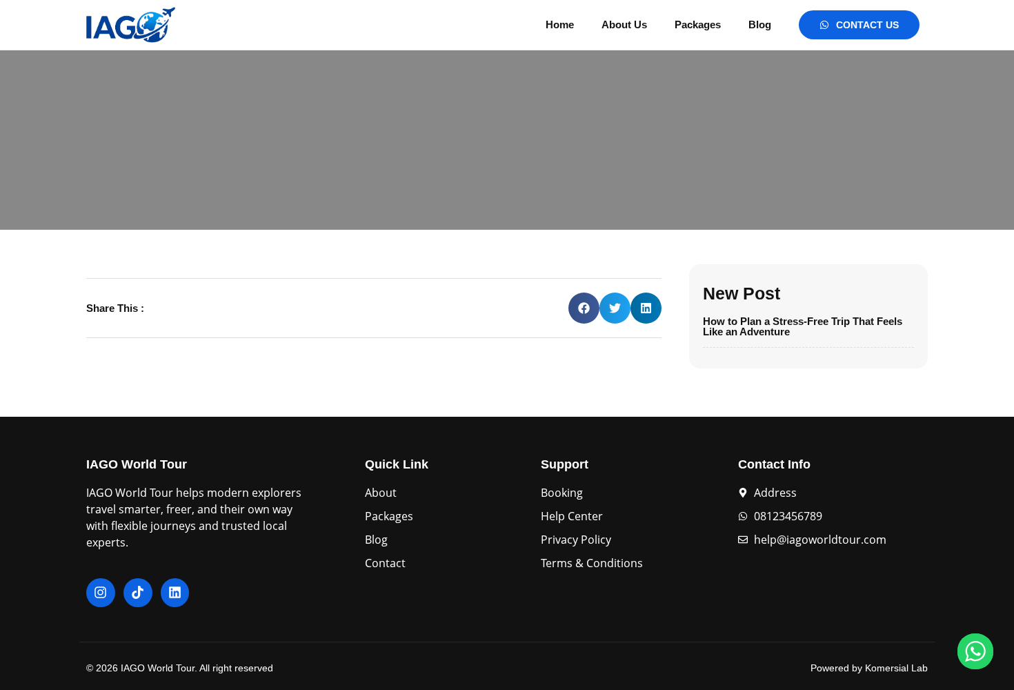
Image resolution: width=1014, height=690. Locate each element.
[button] (583, 308)
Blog (759, 24)
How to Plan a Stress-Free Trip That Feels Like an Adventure (802, 326)
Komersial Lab (896, 667)
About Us (624, 24)
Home (560, 24)
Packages (698, 24)
